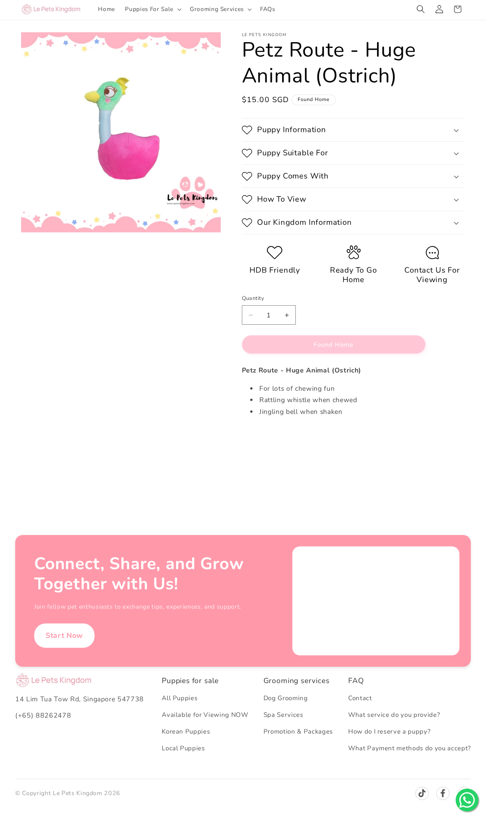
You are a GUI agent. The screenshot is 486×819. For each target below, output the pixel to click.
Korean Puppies (186, 731)
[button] (152, 9)
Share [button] (257, 436)
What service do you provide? (394, 714)
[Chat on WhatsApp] (467, 800)
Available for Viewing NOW (205, 714)
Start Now (64, 635)
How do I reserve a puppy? (389, 731)
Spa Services (283, 714)
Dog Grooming (286, 698)
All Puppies (179, 698)
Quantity (253, 298)
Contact (360, 698)
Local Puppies (183, 748)
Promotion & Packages (298, 731)
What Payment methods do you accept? (409, 748)
